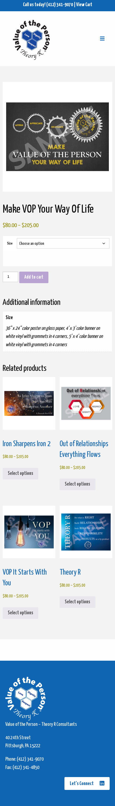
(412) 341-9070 (59, 4)
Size (10, 243)
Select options (20, 473)
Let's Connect (82, 783)
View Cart (84, 4)
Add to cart (33, 277)
